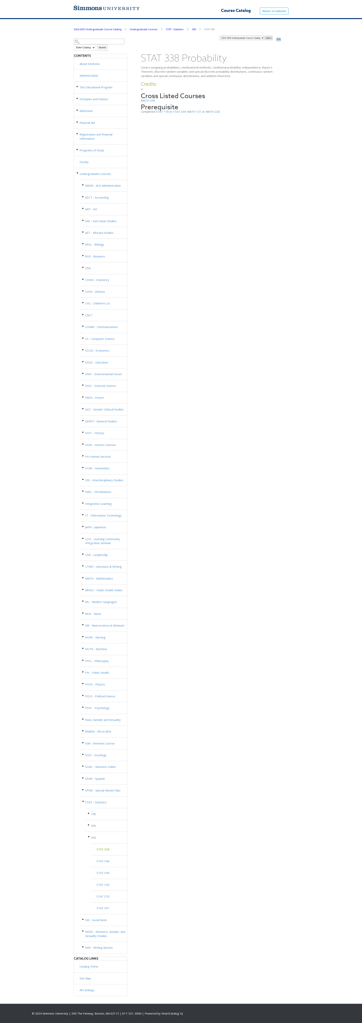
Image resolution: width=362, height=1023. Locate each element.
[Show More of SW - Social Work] (83, 919)
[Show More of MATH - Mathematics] (83, 578)
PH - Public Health (97, 672)
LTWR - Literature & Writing (103, 566)
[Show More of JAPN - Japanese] (83, 526)
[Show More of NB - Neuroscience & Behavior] (83, 624)
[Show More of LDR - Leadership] (83, 554)
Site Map (85, 978)
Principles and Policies (94, 99)
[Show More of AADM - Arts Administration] (83, 185)
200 (93, 825)
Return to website (274, 11)
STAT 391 (103, 908)
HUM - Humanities (97, 468)
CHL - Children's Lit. (97, 303)
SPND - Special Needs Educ (103, 790)
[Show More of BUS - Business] (83, 255)
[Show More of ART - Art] (83, 208)
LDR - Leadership (96, 555)
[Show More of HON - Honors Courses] (83, 444)
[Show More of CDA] (83, 267)
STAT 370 (103, 896)
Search (102, 47)
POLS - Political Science (100, 696)
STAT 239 (179, 111)
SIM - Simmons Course (99, 743)
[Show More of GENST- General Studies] (83, 420)
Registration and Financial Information (96, 136)
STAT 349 (103, 873)
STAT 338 (103, 849)
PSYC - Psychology (97, 708)
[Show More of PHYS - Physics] (83, 683)
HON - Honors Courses (100, 445)
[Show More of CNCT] (83, 314)
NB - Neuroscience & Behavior (105, 625)
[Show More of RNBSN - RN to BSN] (83, 731)
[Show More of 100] (89, 813)
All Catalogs (87, 990)
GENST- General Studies (101, 421)
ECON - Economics (97, 350)
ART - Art (91, 209)
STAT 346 (103, 861)
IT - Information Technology (103, 515)
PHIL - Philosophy (97, 661)
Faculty (84, 162)
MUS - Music (93, 614)
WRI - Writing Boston (99, 947)
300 (194, 29)
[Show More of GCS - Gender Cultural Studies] (83, 408)
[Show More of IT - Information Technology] (83, 514)
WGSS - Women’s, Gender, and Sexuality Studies (105, 934)
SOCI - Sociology (96, 755)
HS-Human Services (98, 456)
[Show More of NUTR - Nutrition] (83, 648)
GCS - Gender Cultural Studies (104, 409)
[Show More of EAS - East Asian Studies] (83, 220)
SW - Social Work (96, 920)
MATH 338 (148, 100)
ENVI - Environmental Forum (103, 374)
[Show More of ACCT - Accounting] (83, 197)
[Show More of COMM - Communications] (83, 326)
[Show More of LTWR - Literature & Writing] (83, 566)
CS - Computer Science (99, 339)
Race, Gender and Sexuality (103, 720)
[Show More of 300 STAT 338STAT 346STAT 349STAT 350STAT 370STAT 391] (89, 837)
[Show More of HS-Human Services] (83, 456)
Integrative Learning (98, 504)
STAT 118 (162, 111)
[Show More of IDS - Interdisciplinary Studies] (83, 479)
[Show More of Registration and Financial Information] (78, 133)
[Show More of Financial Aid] (78, 122)
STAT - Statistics (175, 29)
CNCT (89, 315)
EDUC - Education (96, 362)
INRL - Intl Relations (98, 492)
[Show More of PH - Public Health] (83, 672)
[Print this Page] (279, 40)
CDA (88, 268)
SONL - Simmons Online (100, 767)
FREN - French (94, 398)
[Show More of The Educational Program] (78, 86)
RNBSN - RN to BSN (98, 731)
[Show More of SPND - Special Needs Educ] (83, 789)
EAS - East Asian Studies (101, 221)
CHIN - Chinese (95, 291)
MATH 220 (213, 111)
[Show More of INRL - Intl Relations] (83, 491)
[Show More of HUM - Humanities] (83, 467)
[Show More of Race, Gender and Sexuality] (83, 719)
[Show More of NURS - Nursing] (83, 636)
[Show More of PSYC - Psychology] (83, 707)
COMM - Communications (101, 327)
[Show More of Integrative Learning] (83, 503)
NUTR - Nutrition (96, 649)
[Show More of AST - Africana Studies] (83, 232)
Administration (89, 75)
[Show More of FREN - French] (83, 397)
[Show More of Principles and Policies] (78, 98)
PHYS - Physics (95, 684)
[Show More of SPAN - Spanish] (83, 778)
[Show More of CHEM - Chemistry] (83, 279)
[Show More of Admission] (78, 110)
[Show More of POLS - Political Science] (83, 695)
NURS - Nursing (95, 637)
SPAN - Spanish (95, 779)
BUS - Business (95, 256)
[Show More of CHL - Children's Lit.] (83, 302)
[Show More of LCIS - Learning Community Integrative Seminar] (83, 538)
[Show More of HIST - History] (83, 432)
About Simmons (90, 64)
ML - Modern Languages (101, 602)
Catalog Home (89, 966)
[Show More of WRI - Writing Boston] (83, 947)
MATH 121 (194, 111)
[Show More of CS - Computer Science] (83, 338)
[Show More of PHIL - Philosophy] (83, 660)
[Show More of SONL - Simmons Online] (83, 766)
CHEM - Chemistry (97, 280)
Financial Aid (87, 123)
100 (93, 814)
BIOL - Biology (94, 244)
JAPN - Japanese (95, 527)
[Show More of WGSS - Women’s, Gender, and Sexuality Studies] (83, 931)
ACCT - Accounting (97, 197)
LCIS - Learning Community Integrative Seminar (102, 541)
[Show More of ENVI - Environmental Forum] (83, 373)
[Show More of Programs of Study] (78, 149)
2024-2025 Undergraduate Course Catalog (97, 29)
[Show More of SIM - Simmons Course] (83, 742)
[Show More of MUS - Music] (83, 613)
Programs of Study (92, 150)
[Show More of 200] (89, 825)
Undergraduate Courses (144, 29)
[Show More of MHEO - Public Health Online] (83, 589)
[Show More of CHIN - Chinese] (83, 291)
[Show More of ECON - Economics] (83, 350)
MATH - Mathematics (99, 578)
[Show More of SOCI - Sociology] (83, 754)
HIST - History (94, 433)
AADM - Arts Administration (103, 185)
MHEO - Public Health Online (103, 590)
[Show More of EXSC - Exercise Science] (83, 385)
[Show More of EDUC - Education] (83, 361)
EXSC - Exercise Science (100, 386)
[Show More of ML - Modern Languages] (83, 601)
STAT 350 (103, 885)
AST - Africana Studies (99, 233)
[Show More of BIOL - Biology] (83, 243)
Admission (86, 111)
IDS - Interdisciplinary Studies (104, 480)
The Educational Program (96, 87)
